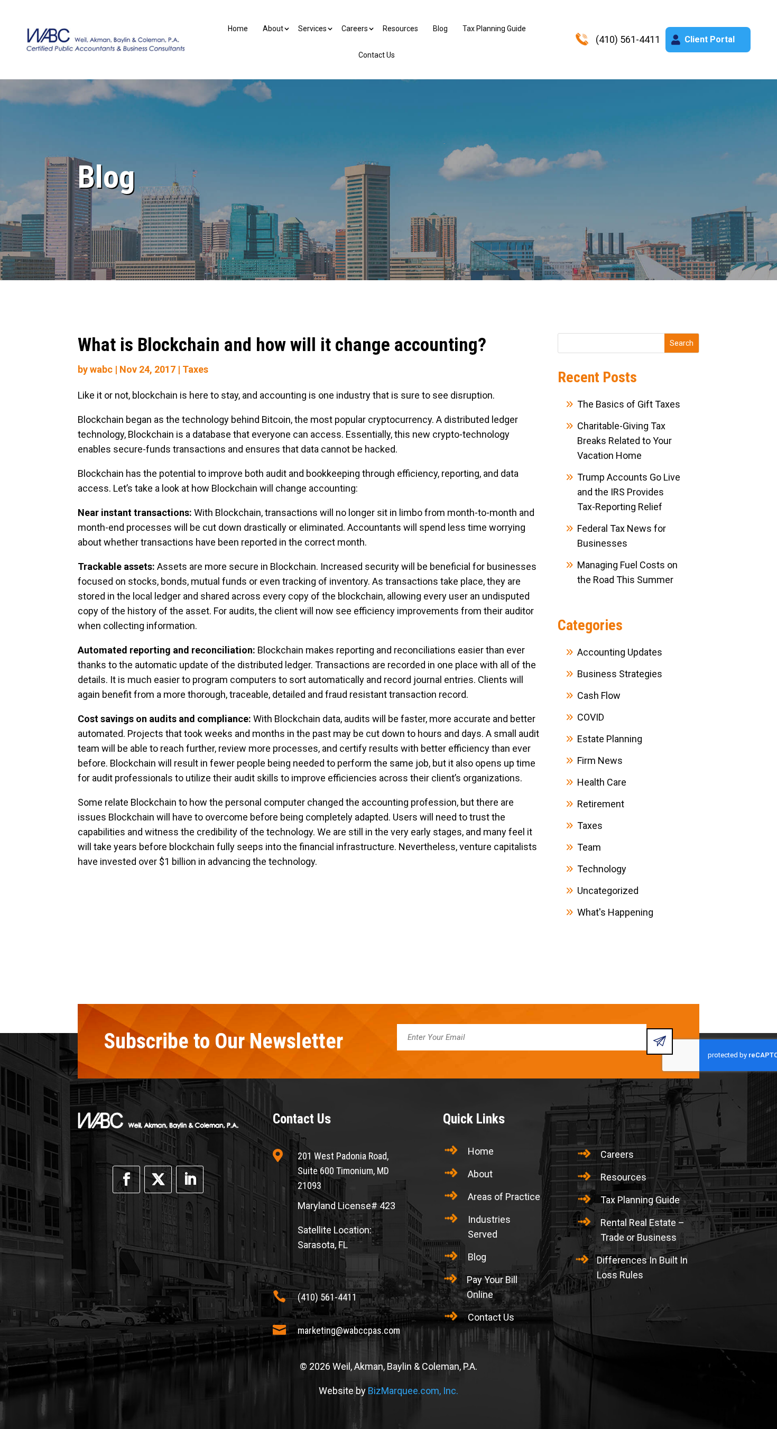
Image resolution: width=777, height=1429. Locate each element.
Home (238, 28)
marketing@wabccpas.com (349, 1330)
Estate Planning (609, 738)
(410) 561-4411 (327, 1297)
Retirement (600, 803)
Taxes (195, 369)
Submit (659, 1041)
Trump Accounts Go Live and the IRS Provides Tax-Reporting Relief (628, 492)
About (273, 28)
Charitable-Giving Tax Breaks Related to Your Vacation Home (624, 440)
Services (312, 28)
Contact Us (376, 55)
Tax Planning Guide (494, 28)
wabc (101, 369)
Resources (400, 28)
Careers (354, 28)
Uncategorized (608, 890)
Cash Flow (599, 695)
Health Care (601, 782)
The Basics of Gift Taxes (628, 404)
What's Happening (615, 912)
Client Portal (709, 39)
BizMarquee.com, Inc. (413, 1390)
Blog (440, 28)
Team (589, 847)
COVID (590, 717)
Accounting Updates (619, 652)
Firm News (600, 760)
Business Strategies (619, 673)
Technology (601, 868)
